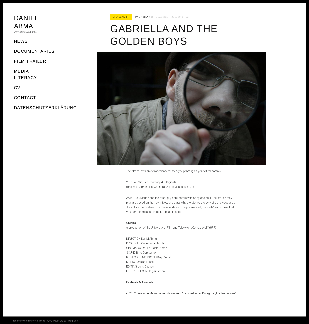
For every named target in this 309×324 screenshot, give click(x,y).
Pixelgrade (72, 320)
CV (17, 87)
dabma (143, 17)
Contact (25, 97)
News (21, 41)
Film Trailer (30, 61)
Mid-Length (121, 17)
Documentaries (34, 51)
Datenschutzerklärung (45, 107)
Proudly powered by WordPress (28, 320)
